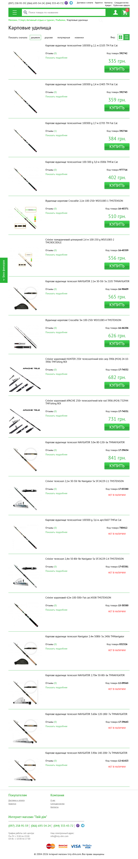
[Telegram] (82, 825)
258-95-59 (17, 3)
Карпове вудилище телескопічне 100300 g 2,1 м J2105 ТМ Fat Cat (81, 45)
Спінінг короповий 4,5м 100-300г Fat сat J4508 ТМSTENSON (78, 597)
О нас (52, 800)
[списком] (127, 37)
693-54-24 (35, 3)
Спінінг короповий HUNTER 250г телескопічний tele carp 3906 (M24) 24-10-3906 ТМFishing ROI (87, 360)
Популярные (63, 37)
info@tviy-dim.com (59, 836)
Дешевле (35, 37)
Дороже (49, 37)
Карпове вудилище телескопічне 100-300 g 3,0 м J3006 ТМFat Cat (81, 162)
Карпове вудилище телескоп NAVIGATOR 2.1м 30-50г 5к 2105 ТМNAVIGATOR (87, 281)
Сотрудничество (121, 2)
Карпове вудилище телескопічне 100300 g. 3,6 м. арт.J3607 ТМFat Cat (83, 520)
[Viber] (66, 3)
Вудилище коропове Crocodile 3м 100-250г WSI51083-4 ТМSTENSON (83, 320)
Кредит (108, 5)
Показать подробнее (56, 57)
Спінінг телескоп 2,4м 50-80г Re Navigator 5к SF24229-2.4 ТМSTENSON (84, 558)
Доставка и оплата (85, 2)
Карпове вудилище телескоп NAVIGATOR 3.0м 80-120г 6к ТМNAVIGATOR (85, 442)
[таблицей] (120, 37)
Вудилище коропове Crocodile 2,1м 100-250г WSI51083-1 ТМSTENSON (84, 200)
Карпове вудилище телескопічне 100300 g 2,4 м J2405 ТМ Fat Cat (81, 84)
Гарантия (99, 2)
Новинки (79, 37)
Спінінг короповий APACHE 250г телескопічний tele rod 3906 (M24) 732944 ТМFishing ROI (86, 402)
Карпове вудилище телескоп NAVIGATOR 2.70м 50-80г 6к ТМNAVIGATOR (85, 675)
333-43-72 (54, 3)
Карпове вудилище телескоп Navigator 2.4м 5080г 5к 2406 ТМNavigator (84, 636)
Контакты (109, 2)
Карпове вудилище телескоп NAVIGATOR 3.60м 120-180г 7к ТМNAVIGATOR (86, 714)
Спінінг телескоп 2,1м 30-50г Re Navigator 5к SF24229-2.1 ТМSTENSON (84, 481)
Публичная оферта (121, 5)
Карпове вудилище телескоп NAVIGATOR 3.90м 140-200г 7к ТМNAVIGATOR (86, 752)
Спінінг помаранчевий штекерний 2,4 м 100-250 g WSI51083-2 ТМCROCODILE (79, 241)
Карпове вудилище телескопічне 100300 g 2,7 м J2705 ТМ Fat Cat (81, 123)
